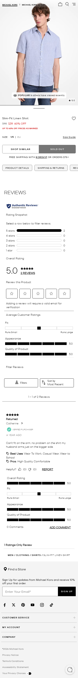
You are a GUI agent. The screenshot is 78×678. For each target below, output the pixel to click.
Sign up (67, 591)
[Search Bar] (67, 4)
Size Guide (69, 137)
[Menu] (74, 4)
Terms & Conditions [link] (12, 660)
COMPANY (9, 637)
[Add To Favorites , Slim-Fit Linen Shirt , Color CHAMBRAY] (74, 118)
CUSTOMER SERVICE (16, 617)
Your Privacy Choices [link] (14, 673)
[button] (70, 670)
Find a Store (16, 569)
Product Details (17, 167)
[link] (4, 605)
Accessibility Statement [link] (15, 667)
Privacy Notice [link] (10, 654)
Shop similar (20, 149)
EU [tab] (19, 137)
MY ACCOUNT (11, 627)
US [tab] (12, 137)
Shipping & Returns (51, 167)
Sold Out (57, 149)
